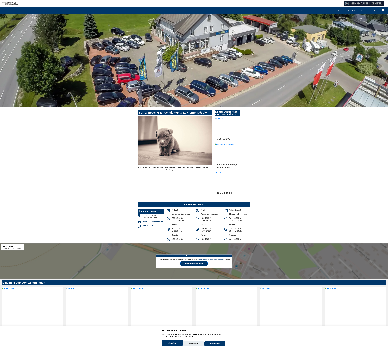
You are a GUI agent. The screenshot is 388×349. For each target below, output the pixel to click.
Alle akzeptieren (214, 343)
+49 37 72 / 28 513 (149, 226)
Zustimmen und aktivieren (194, 263)
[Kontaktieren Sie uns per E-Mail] (383, 9)
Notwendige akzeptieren (172, 342)
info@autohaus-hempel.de (153, 221)
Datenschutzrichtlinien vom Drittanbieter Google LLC (211, 259)
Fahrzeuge (339, 10)
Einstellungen (193, 343)
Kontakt (374, 10)
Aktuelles (362, 10)
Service (351, 10)
